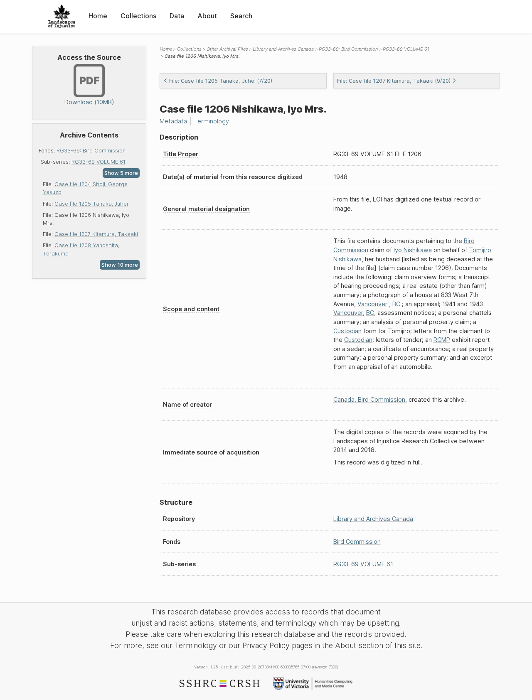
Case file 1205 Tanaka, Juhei (91, 204)
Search (241, 16)
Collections (138, 16)
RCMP (441, 339)
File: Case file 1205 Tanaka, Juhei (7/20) (220, 81)
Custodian (347, 330)
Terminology (211, 121)
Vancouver (372, 303)
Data (177, 16)
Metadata (173, 121)
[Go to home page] (62, 16)
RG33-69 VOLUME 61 (98, 162)
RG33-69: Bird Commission (91, 150)
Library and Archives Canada (283, 49)
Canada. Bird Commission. (370, 399)
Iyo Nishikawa (413, 249)
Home (98, 16)
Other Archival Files (227, 49)
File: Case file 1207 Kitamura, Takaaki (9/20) (394, 81)
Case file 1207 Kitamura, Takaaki (96, 234)
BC (396, 303)
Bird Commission (357, 541)
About (207, 16)
